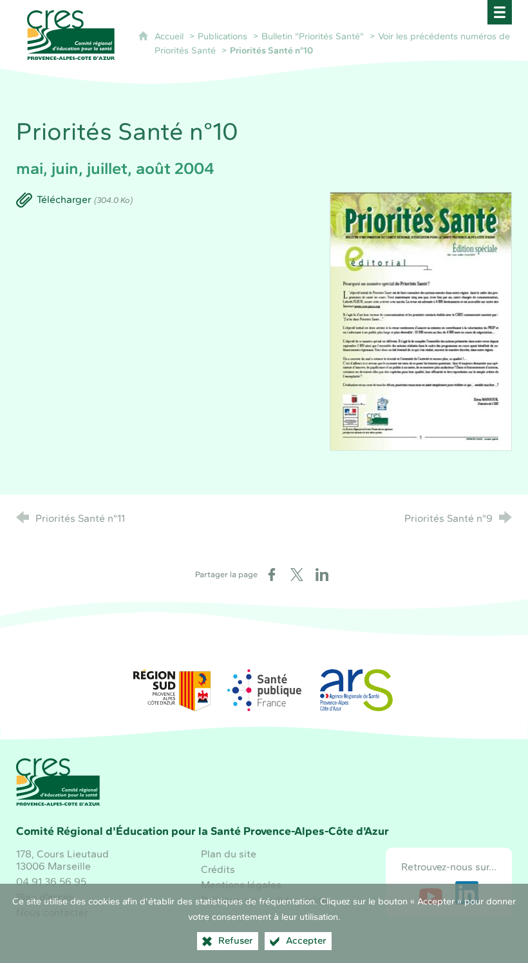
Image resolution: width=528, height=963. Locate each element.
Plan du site (228, 854)
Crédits (218, 869)
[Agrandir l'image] (421, 320)
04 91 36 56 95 (51, 881)
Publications (222, 36)
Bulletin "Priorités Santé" (312, 36)
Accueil (170, 36)
